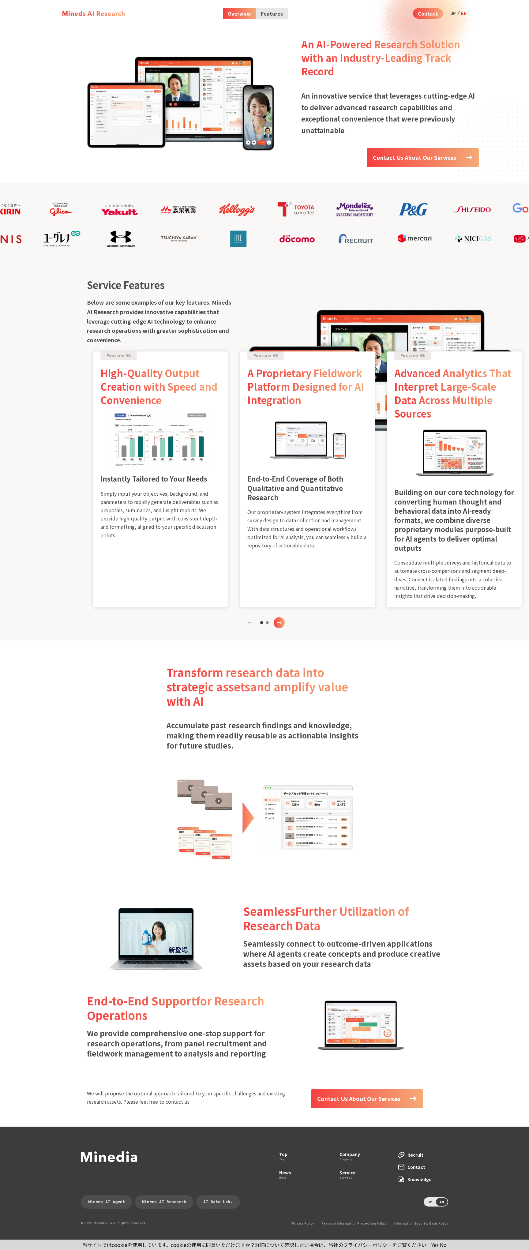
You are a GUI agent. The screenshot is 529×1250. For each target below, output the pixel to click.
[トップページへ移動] (93, 13)
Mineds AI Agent (106, 1201)
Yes (435, 1244)
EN (464, 13)
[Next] (279, 622)
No (443, 1244)
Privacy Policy (303, 1223)
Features (272, 13)
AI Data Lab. (218, 1201)
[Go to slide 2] (267, 622)
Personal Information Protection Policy (353, 1223)
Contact (428, 13)
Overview (239, 13)
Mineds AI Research (164, 1201)
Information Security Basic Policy (421, 1223)
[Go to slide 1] (261, 622)
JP (453, 13)
